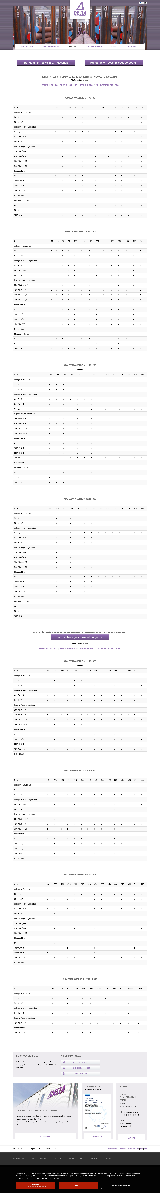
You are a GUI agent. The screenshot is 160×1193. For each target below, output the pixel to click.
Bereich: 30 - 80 (50, 85)
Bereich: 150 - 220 (89, 85)
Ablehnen (35, 1185)
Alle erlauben (78, 1185)
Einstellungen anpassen (120, 1185)
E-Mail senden (81, 1074)
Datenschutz (133, 1149)
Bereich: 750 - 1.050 (111, 648)
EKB (145, 1149)
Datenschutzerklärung (50, 1178)
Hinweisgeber (112, 1149)
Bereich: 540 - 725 (89, 648)
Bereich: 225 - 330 (109, 85)
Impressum (123, 1149)
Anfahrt (131, 1138)
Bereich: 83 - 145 (68, 85)
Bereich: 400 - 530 (69, 648)
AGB (141, 1149)
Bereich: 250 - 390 (48, 648)
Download (97, 1137)
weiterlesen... (46, 1137)
